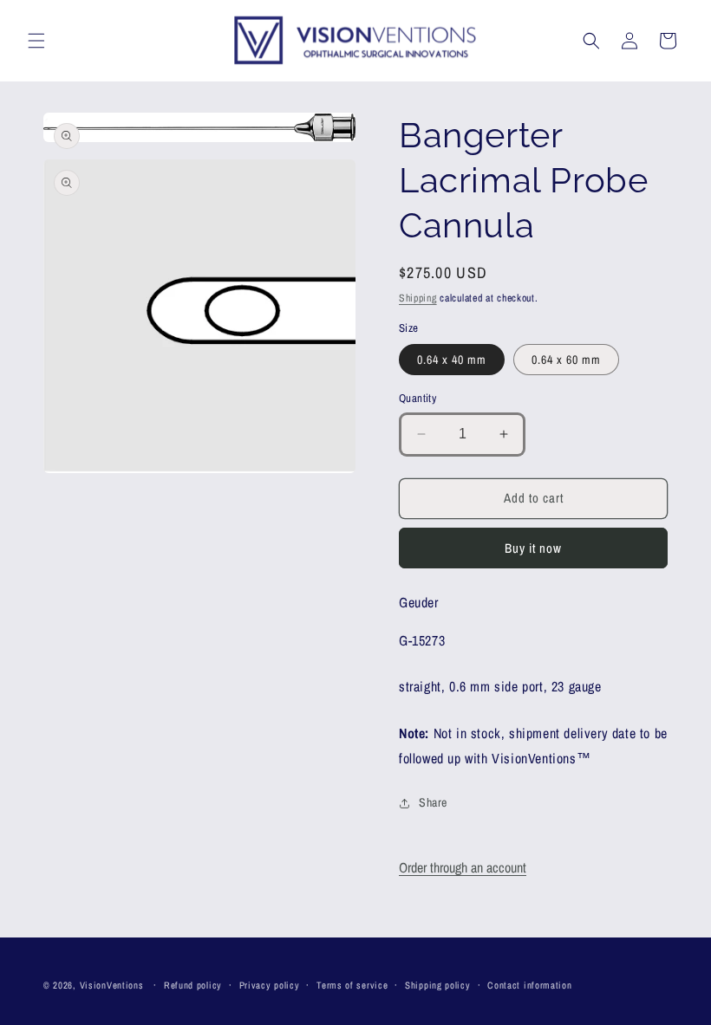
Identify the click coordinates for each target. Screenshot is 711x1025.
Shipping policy (438, 985)
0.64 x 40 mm (451, 359)
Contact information (529, 985)
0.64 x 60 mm (566, 359)
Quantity (417, 398)
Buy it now (533, 548)
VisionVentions (112, 985)
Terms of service (352, 985)
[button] (36, 41)
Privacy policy (269, 985)
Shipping (418, 298)
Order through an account (462, 867)
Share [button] (433, 802)
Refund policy (193, 985)
